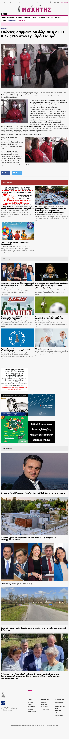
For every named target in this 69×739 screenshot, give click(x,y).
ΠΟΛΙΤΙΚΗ (19, 17)
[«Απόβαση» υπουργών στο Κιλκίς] (34, 562)
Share (7, 173)
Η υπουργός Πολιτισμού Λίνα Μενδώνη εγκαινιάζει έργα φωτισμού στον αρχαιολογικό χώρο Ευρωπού (51, 285)
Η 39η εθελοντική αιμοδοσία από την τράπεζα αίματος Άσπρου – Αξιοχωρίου (17, 207)
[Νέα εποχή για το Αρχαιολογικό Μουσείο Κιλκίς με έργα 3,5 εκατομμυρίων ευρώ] (34, 516)
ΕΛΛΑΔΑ (55, 24)
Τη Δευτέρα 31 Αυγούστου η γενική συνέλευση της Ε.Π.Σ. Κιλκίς (15, 349)
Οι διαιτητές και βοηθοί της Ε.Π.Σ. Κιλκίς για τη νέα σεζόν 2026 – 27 (49, 317)
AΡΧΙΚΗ (4, 17)
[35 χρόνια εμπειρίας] (51, 337)
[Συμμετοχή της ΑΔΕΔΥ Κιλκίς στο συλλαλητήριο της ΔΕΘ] (17, 305)
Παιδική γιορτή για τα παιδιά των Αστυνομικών (15, 243)
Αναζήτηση (64, 2)
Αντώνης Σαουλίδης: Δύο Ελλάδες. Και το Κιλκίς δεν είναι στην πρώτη (33, 493)
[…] (13, 216)
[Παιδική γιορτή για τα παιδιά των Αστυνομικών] (17, 231)
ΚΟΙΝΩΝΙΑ (42, 17)
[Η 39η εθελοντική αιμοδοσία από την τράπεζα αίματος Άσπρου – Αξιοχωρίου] (17, 195)
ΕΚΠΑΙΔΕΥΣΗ (58, 17)
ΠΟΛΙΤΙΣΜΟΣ (49, 17)
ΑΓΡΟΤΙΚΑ (34, 17)
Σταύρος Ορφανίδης (39, 2)
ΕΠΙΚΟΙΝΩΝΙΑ (62, 24)
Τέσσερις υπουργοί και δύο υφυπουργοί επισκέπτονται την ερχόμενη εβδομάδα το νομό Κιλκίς (17, 285)
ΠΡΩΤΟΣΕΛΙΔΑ (22, 21)
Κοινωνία (4, 28)
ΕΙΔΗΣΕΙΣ (4, 21)
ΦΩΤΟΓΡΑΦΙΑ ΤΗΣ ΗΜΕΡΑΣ (37, 24)
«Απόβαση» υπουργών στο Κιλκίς (16, 583)
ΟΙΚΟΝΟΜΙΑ (26, 17)
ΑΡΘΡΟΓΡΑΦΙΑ (12, 21)
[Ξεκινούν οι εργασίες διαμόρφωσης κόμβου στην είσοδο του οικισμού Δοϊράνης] (34, 606)
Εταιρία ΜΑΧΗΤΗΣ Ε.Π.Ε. (26, 2)
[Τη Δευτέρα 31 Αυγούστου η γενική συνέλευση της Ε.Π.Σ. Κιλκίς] (17, 337)
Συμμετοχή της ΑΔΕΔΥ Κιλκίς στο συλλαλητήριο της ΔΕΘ (14, 317)
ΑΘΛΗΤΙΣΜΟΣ (11, 17)
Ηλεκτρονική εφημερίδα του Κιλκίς (10, 2)
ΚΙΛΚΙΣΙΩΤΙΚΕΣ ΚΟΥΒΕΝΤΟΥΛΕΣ (21, 24)
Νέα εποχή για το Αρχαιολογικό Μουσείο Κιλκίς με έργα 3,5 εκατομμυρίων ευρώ (28, 538)
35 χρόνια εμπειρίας (43, 348)
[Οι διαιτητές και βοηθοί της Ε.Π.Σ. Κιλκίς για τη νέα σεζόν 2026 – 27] (51, 305)
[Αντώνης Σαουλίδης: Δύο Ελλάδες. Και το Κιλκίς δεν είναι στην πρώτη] (34, 471)
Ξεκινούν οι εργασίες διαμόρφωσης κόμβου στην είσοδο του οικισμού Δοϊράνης (33, 628)
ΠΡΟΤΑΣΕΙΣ (49, 24)
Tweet (18, 173)
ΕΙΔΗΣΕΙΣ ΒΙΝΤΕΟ (7, 24)
